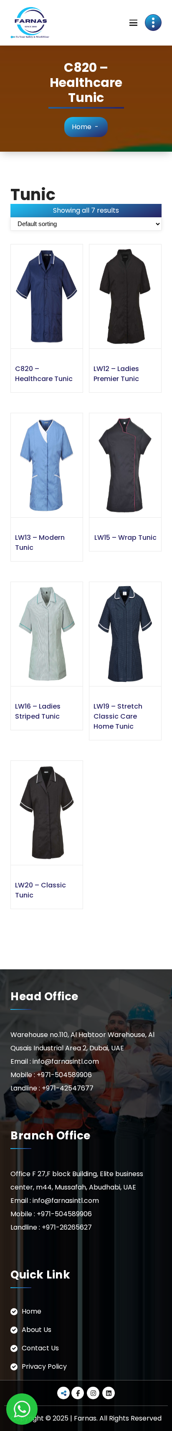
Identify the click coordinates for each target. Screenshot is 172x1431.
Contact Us (40, 1348)
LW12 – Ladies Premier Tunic (116, 374)
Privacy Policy (44, 1366)
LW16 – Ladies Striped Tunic (38, 711)
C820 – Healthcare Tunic (44, 374)
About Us (36, 1329)
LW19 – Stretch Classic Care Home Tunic (118, 716)
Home (81, 127)
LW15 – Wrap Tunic (125, 537)
